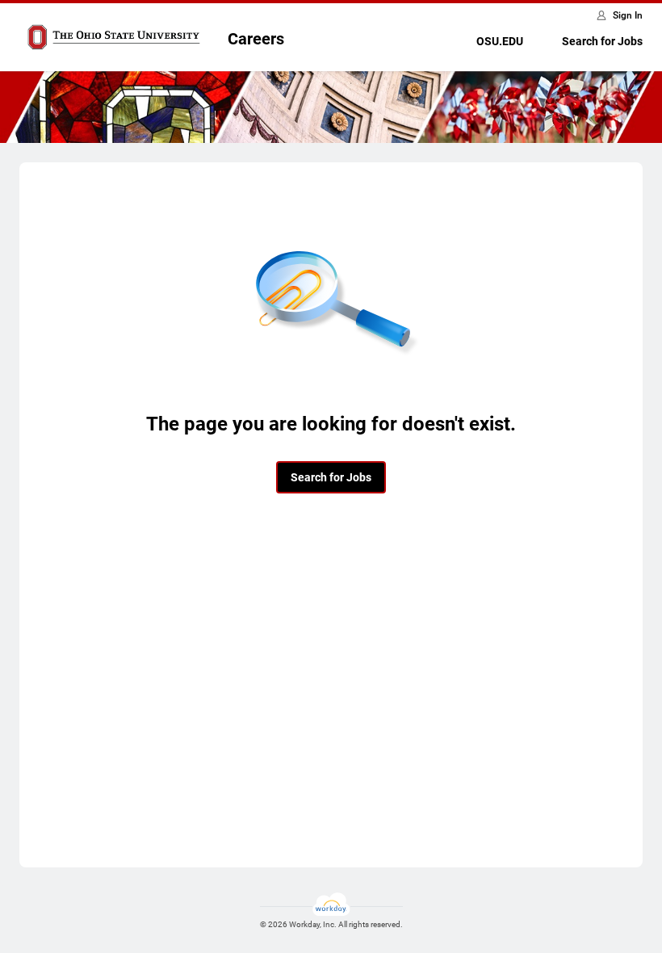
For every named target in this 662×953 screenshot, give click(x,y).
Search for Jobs (602, 41)
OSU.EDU (499, 41)
